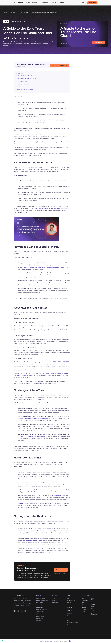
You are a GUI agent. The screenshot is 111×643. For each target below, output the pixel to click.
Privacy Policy (85, 633)
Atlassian (93, 606)
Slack (83, 598)
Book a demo (92, 2)
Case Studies (70, 618)
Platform (28, 2)
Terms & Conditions (75, 633)
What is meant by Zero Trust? (24, 75)
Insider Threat (39, 618)
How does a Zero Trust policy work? (26, 78)
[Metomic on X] (18, 611)
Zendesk (84, 607)
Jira (83, 602)
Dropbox (93, 604)
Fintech (53, 598)
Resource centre (44, 2)
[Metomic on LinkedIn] (15, 611)
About (68, 598)
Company (54, 2)
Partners (62, 2)
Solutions (34, 2)
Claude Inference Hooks (42, 600)
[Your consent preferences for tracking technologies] (2, 640)
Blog (21, 12)
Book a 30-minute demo (58, 65)
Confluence (93, 601)
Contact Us (69, 607)
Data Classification (41, 623)
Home (5, 12)
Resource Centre (13, 12)
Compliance (39, 620)
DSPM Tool (39, 614)
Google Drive (85, 600)
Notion (83, 611)
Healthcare (54, 605)
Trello (92, 608)
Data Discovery (40, 607)
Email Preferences (93, 633)
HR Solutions (55, 602)
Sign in (84, 2)
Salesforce (93, 611)
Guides (68, 620)
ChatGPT (84, 609)
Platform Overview (41, 598)
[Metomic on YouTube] (22, 611)
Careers (69, 605)
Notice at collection (46, 641)
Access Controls (40, 611)
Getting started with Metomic (24, 89)
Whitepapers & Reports (72, 622)
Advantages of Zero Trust (23, 81)
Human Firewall (40, 616)
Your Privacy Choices (60, 641)
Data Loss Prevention (41, 609)
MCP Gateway (39, 602)
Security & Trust (71, 600)
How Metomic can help (22, 87)
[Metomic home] (18, 2)
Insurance (54, 600)
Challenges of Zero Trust (23, 84)
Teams (83, 605)
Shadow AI (39, 605)
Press (68, 624)
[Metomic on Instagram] (25, 611)
